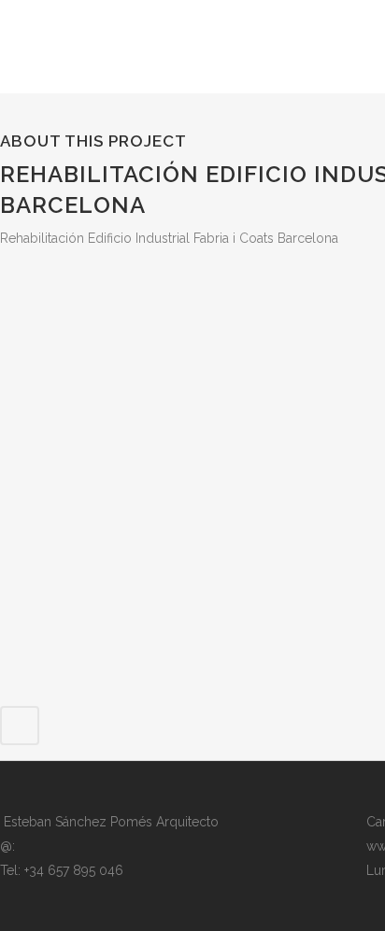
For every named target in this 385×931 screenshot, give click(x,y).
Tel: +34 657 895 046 (61, 870)
